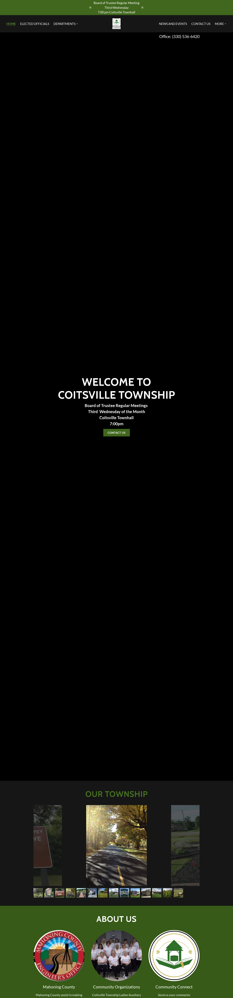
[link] (116, 23)
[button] (66, 23)
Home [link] (11, 24)
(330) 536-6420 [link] (186, 36)
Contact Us (117, 432)
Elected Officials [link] (34, 24)
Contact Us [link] (200, 24)
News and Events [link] (173, 24)
